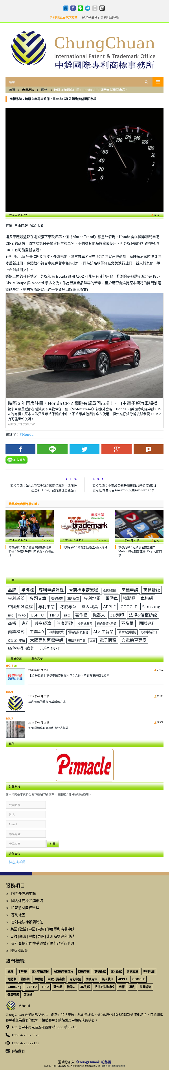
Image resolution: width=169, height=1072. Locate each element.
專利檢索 (73, 599)
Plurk (148, 449)
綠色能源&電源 (106, 624)
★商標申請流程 (83, 590)
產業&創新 (110, 590)
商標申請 (129, 590)
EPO (10, 615)
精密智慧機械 (127, 632)
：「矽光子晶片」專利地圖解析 (84, 17)
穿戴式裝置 (85, 624)
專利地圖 (92, 598)
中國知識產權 (20, 606)
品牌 (12, 590)
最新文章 (37, 658)
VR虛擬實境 (56, 632)
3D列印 (117, 615)
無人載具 (89, 606)
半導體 (27, 590)
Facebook (20, 449)
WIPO (22, 615)
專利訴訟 (16, 598)
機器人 (99, 615)
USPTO (37, 615)
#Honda (26, 434)
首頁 (12, 90)
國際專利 (147, 623)
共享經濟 (43, 623)
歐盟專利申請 (16, 640)
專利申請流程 (51, 590)
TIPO (54, 615)
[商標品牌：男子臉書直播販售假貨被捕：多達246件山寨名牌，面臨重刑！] (30, 526)
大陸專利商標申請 (46, 640)
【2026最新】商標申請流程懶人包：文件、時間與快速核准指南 (68, 675)
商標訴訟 (151, 590)
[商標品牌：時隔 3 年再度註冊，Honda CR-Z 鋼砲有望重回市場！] (84, 160)
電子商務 (108, 640)
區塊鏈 (127, 623)
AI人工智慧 (103, 631)
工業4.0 (37, 631)
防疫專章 (68, 606)
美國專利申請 (76, 640)
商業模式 (16, 631)
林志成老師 (17, 862)
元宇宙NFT (50, 648)
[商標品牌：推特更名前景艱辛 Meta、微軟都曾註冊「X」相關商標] (139, 526)
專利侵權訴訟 (118, 1065)
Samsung (151, 606)
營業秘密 (57, 599)
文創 (92, 640)
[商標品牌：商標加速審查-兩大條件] (84, 526)
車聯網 (147, 598)
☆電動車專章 (134, 640)
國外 (44, 90)
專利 (25, 623)
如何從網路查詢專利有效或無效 (48, 728)
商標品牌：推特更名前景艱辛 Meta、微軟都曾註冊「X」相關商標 (140, 551)
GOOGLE (129, 606)
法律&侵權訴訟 (143, 615)
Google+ (116, 449)
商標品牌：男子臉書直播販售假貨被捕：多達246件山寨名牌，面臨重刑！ (31, 551)
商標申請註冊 (149, 632)
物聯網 (129, 598)
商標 (12, 623)
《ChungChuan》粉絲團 (93, 1062)
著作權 (81, 615)
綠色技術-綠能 (21, 648)
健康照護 (64, 623)
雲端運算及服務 (78, 632)
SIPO (67, 615)
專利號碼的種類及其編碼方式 (47, 702)
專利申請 (46, 606)
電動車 (111, 598)
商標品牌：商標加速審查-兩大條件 (85, 547)
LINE (52, 449)
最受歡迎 (16, 658)
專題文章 (38, 598)
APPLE (109, 606)
